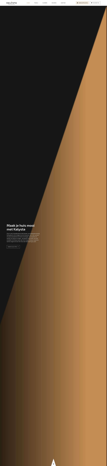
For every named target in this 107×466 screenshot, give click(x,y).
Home (28, 2)
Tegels (36, 2)
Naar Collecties (12, 247)
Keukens (54, 2)
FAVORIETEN (96, 3)
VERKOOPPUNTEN (83, 3)
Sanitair (63, 2)
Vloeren (45, 2)
